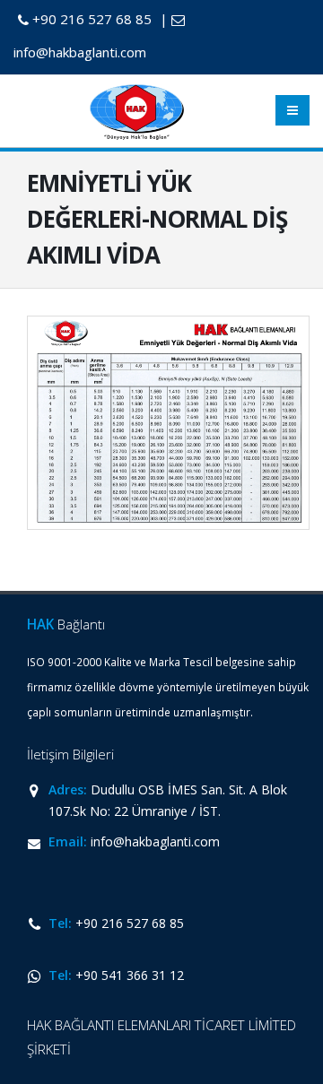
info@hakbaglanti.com (155, 841)
